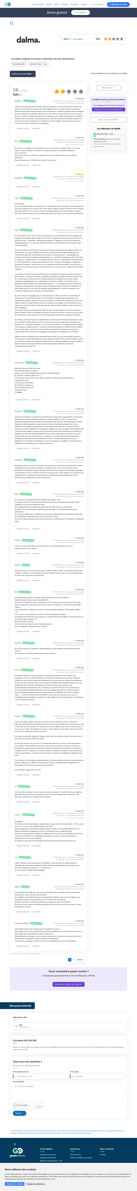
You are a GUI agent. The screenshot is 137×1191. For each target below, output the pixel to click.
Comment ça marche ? (48, 1155)
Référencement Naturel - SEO (51, 1161)
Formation (74, 4)
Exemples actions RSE (48, 1158)
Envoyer (18, 1113)
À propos (64, 4)
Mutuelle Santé (18, 64)
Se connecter (98, 4)
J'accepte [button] (9, 1184)
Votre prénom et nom (20, 1072)
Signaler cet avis (23, 128)
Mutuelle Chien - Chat (38, 64)
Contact (84, 4)
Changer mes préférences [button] (35, 1184)
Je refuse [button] (20, 1184)
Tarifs (56, 4)
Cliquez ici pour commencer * (108, 109)
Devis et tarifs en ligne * (69, 984)
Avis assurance (38, 4)
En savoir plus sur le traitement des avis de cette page (25, 953)
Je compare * (82, 12)
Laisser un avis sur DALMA (22, 74)
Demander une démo (119, 4)
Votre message (18, 1082)
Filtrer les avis (107, 88)
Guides (48, 4)
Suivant (80, 960)
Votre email (74, 1072)
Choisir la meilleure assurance (81, 1158)
